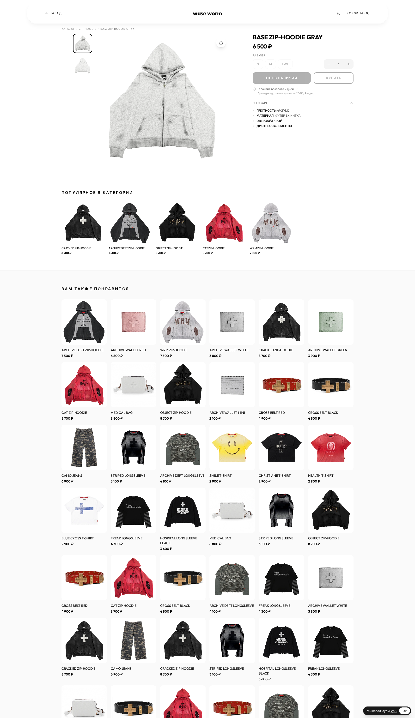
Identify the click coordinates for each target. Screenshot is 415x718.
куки (394, 711)
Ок (405, 711)
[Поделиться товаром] (221, 42)
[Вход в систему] (339, 13)
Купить (334, 78)
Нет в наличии (281, 78)
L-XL (285, 64)
